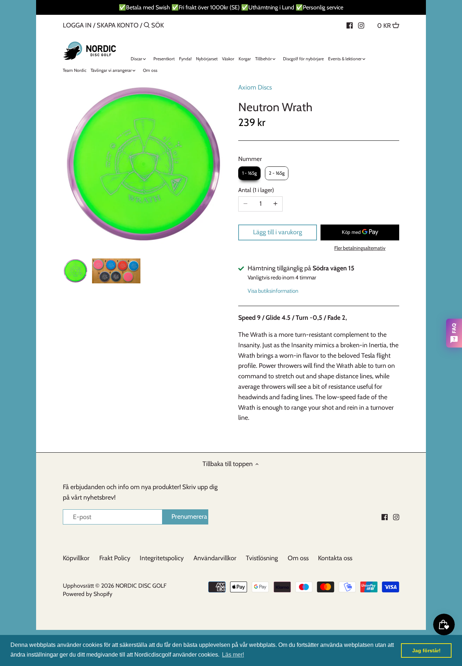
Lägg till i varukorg (277, 232)
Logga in (77, 25)
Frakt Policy (114, 558)
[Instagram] (361, 25)
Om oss (298, 558)
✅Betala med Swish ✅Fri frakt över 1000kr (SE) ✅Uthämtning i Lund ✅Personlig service (231, 7)
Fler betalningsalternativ (359, 248)
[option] (75, 270)
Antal (255, 190)
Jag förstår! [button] (426, 650)
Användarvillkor (214, 558)
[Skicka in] (147, 26)
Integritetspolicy (162, 558)
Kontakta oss (335, 558)
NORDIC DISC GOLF (141, 585)
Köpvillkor (76, 558)
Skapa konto (118, 25)
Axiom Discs (255, 87)
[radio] (249, 173)
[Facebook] (349, 25)
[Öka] (275, 204)
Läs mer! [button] (233, 655)
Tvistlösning (262, 558)
